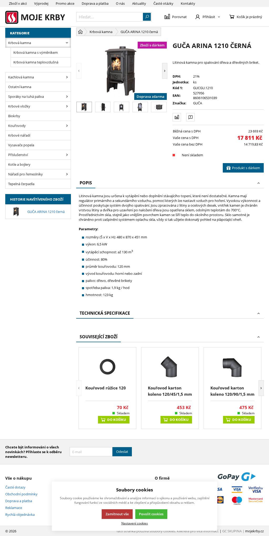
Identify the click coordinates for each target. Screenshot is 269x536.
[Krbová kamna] (67, 43)
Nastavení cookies (134, 523)
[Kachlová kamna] (67, 77)
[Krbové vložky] (67, 106)
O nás (120, 3)
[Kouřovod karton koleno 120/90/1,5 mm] (232, 367)
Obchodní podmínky (21, 494)
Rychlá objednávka (20, 514)
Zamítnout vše (117, 514)
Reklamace (13, 507)
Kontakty (188, 3)
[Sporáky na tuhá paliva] (67, 96)
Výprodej (41, 3)
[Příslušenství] (67, 155)
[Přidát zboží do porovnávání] (177, 117)
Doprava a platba (95, 3)
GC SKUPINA (232, 531)
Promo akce (65, 3)
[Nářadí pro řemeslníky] (67, 174)
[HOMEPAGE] (80, 32)
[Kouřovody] (67, 126)
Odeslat (122, 451)
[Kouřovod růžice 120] (107, 367)
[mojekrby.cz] (38, 16)
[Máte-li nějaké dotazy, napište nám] (190, 117)
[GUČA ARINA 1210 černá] (121, 70)
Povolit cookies (151, 514)
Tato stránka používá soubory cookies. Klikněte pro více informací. (167, 531)
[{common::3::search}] (147, 17)
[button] (78, 70)
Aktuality (139, 3)
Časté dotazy (15, 487)
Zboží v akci (18, 3)
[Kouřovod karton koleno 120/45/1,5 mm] (170, 367)
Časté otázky (163, 3)
